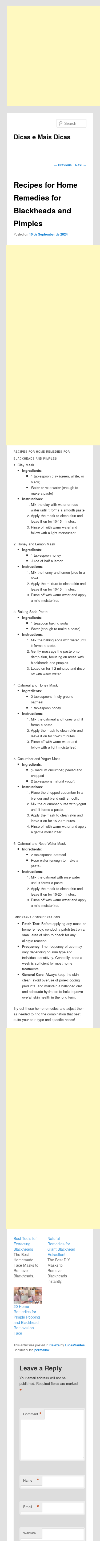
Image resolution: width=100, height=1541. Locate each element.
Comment (32, 1414)
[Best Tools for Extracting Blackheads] (30, 1257)
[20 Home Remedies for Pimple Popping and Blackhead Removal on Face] (28, 1295)
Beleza (54, 1345)
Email (31, 1507)
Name (31, 1480)
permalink (42, 1349)
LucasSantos (75, 1345)
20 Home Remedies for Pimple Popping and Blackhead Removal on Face (27, 1320)
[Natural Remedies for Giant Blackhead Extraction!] (64, 1260)
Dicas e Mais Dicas (42, 136)
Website (29, 1532)
